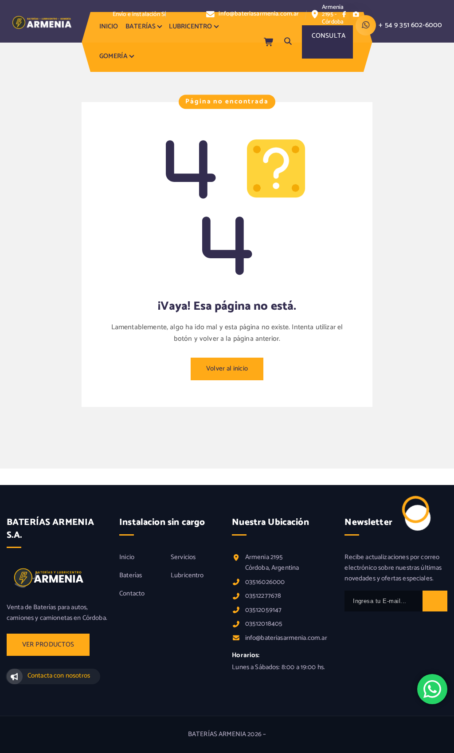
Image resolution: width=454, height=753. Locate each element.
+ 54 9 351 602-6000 (410, 25)
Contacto (132, 593)
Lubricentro (187, 575)
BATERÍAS (140, 26)
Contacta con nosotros (58, 675)
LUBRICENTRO (190, 26)
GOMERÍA (113, 56)
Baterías (130, 575)
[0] (269, 41)
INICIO (108, 26)
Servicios (183, 557)
